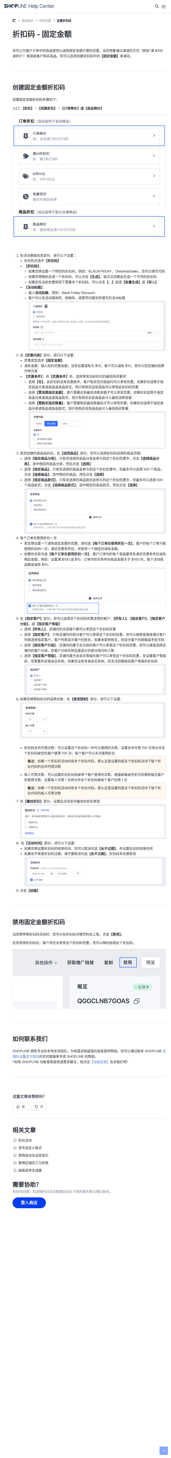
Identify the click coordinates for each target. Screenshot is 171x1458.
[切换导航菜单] (163, 6)
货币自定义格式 (30, 1148)
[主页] (29, 6)
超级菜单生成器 (30, 1170)
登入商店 (29, 1202)
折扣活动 (25, 1140)
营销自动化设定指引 (33, 1155)
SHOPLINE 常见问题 (14, 21)
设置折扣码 (64, 20)
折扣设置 (45, 20)
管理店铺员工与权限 (33, 1163)
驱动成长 (27, 20)
